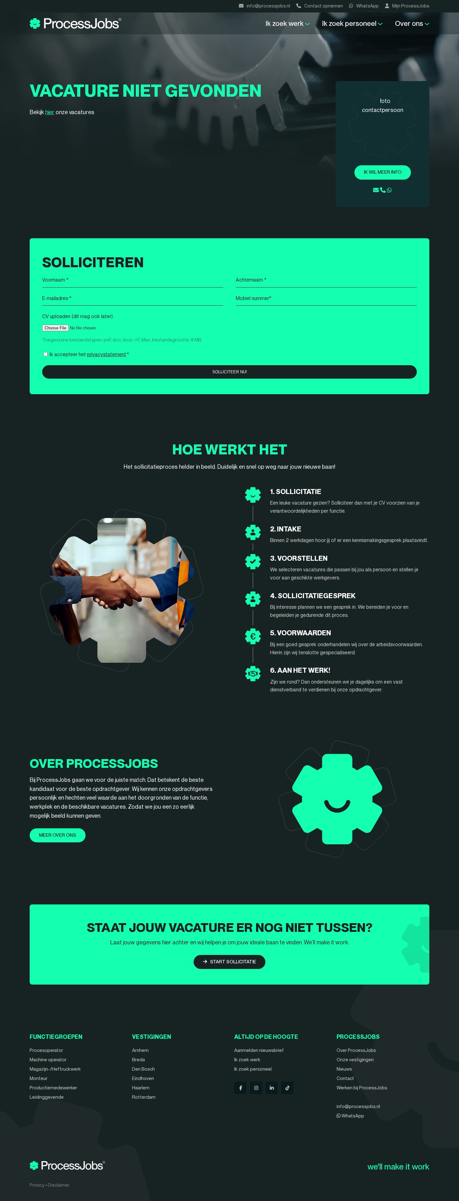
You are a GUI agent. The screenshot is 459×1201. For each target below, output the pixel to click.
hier (49, 112)
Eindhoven (143, 1078)
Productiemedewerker (53, 1088)
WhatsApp (367, 6)
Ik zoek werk (285, 23)
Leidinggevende (47, 1097)
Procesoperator (46, 1050)
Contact (345, 1078)
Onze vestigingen (355, 1060)
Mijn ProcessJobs (410, 6)
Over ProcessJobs (356, 1050)
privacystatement (106, 354)
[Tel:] (383, 190)
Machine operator (48, 1060)
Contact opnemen (323, 6)
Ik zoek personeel (349, 23)
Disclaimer (59, 1185)
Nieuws (344, 1069)
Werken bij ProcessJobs (362, 1088)
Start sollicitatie (233, 962)
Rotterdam (143, 1097)
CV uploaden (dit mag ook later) (77, 316)
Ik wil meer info (383, 172)
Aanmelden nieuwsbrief (259, 1050)
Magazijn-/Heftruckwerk (55, 1069)
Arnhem (140, 1050)
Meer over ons (57, 835)
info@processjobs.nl (268, 6)
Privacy (37, 1185)
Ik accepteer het (89, 354)
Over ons (409, 23)
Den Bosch (143, 1069)
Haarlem (141, 1088)
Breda (138, 1060)
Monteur (38, 1078)
